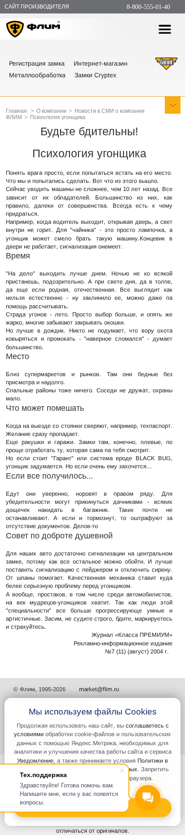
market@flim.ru (99, 689)
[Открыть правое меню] (173, 105)
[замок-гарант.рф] (166, 69)
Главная (16, 111)
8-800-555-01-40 (148, 7)
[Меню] (165, 29)
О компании (51, 111)
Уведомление (35, 760)
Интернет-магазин (101, 63)
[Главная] (33, 30)
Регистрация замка (37, 63)
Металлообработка (37, 75)
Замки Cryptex (95, 75)
